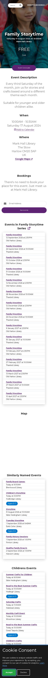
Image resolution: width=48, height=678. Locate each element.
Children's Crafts (14, 641)
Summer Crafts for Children (19, 574)
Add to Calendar (25, 129)
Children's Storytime (15, 493)
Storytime (10, 509)
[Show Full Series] (29, 228)
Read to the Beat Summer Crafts (21, 586)
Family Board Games (15, 482)
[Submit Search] (20, 5)
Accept (9, 672)
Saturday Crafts (13, 602)
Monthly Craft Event (15, 613)
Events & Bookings (36, 5)
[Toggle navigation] (3, 5)
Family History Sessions (17, 537)
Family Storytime (14, 235)
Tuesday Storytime (15, 520)
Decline (23, 672)
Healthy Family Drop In (16, 548)
